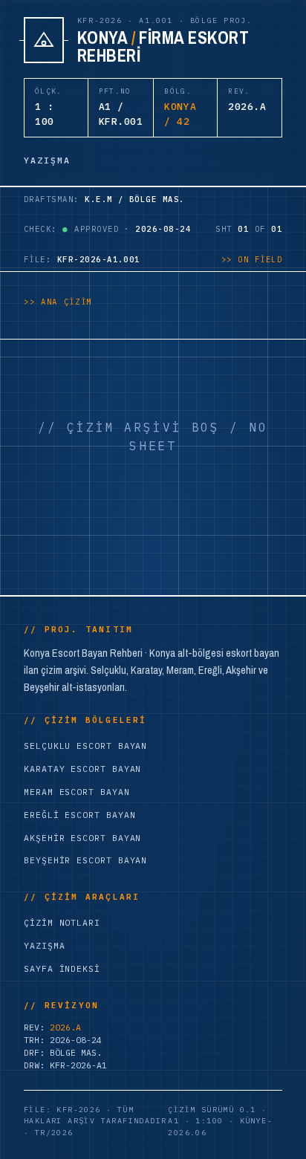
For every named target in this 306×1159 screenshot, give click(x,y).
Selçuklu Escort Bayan (85, 745)
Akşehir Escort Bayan (82, 837)
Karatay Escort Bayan (82, 768)
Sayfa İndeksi (62, 968)
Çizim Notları (62, 922)
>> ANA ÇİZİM (58, 301)
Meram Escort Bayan (77, 791)
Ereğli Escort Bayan (79, 814)
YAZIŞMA (47, 160)
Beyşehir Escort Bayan (85, 860)
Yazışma (44, 945)
